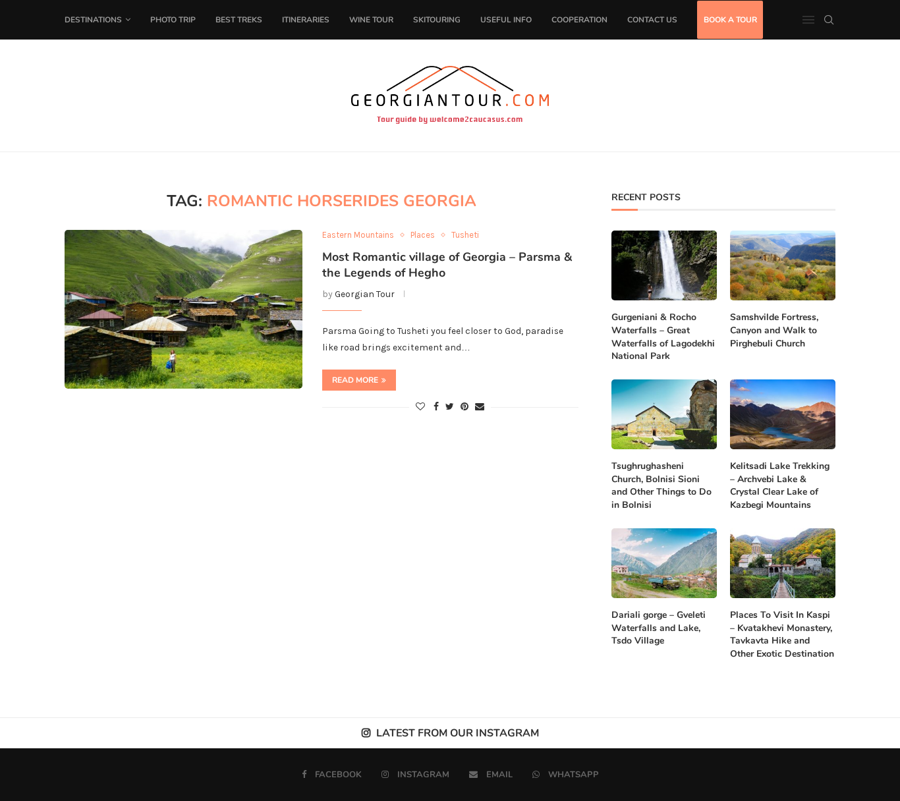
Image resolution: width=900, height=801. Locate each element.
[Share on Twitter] (449, 406)
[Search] (828, 20)
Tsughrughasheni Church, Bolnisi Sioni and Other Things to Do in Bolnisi (661, 485)
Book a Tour (730, 19)
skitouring (437, 19)
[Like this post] (420, 406)
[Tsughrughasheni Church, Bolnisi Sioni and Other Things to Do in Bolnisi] (664, 414)
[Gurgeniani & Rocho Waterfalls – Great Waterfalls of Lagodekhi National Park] (664, 266)
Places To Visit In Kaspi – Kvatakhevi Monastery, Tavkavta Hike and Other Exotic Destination (782, 634)
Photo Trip (173, 19)
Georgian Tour (365, 294)
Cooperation (579, 19)
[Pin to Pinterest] (464, 406)
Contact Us (652, 19)
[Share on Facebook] (436, 406)
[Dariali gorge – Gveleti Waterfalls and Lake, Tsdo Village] (664, 563)
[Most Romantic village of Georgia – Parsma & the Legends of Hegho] (183, 309)
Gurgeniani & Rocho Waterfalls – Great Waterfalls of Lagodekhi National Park (663, 336)
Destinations (93, 19)
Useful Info (506, 19)
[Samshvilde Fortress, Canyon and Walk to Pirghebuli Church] (782, 266)
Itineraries (305, 19)
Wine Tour (371, 19)
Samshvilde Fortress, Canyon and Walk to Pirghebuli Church (774, 330)
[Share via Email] (479, 406)
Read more (355, 380)
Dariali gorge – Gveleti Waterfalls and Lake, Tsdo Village (658, 628)
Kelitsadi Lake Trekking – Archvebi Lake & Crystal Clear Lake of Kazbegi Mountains (780, 485)
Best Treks (238, 19)
